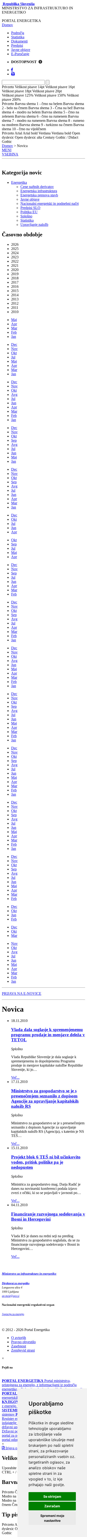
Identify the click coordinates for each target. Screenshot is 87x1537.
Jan (13, 337)
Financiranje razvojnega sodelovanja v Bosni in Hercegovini (48, 1217)
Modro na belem (14, 1496)
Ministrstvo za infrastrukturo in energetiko (29, 1273)
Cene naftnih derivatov (37, 187)
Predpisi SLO (30, 208)
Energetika (19, 182)
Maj (14, 320)
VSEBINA (10, 154)
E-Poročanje (20, 54)
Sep (14, 440)
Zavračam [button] (52, 1506)
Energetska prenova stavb (39, 195)
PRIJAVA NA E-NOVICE (21, 994)
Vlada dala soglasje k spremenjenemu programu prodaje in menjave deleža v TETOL (48, 1034)
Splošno (26, 216)
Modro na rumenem (16, 1500)
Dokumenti (19, 41)
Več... (15, 1077)
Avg (14, 395)
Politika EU (29, 212)
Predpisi (17, 45)
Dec (14, 344)
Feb (14, 332)
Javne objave (20, 50)
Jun (13, 403)
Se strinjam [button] (52, 1496)
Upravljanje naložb (34, 225)
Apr (14, 324)
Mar (14, 328)
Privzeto (8, 1492)
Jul (13, 357)
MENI (6, 150)
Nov (14, 349)
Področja (17, 33)
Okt (14, 353)
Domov (7, 25)
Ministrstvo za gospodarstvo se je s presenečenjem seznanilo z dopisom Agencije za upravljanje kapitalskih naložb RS (45, 1098)
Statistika (17, 37)
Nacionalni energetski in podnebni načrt (49, 204)
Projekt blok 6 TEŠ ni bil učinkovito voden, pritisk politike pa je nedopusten (46, 1162)
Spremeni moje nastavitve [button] (52, 1518)
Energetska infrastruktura (38, 191)
